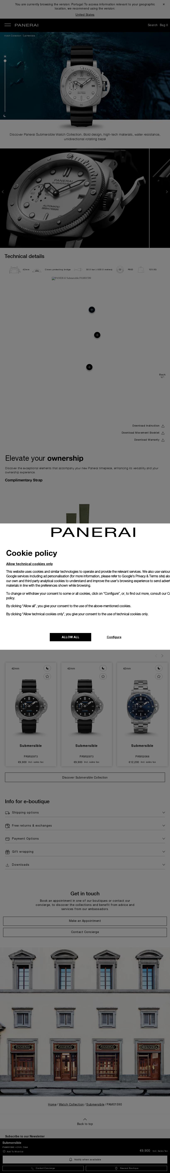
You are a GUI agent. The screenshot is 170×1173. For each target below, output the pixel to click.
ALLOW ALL (70, 637)
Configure (114, 637)
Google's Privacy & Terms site (143, 576)
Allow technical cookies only (29, 564)
